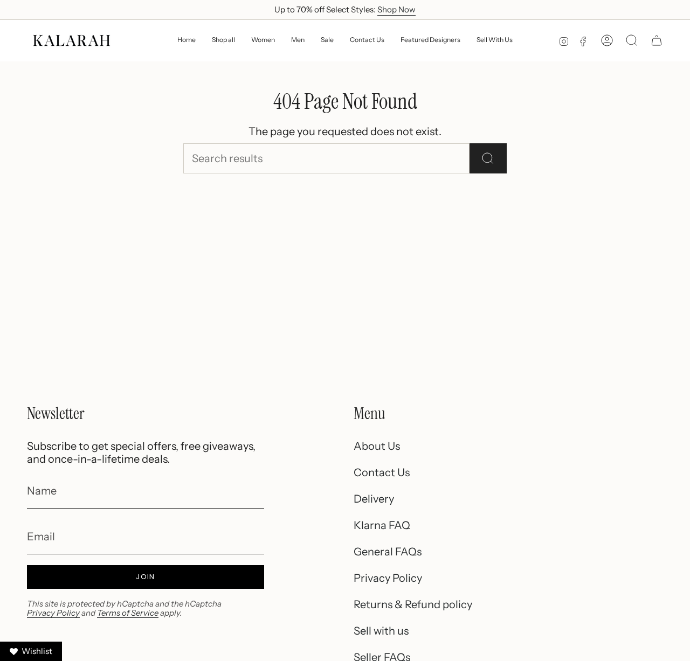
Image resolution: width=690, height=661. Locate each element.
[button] (263, 40)
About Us (377, 446)
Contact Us (382, 472)
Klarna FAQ (382, 525)
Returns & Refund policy (413, 604)
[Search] (488, 158)
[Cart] (656, 40)
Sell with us (381, 630)
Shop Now (396, 9)
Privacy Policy (53, 613)
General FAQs (388, 551)
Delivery (374, 498)
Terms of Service (127, 613)
